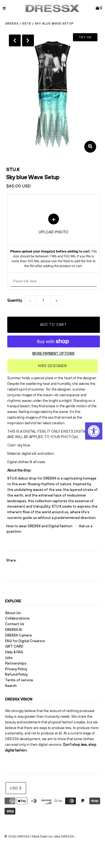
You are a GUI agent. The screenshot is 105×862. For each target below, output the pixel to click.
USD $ (16, 788)
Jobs (9, 658)
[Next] (28, 40)
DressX (12, 23)
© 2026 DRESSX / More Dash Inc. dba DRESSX (39, 836)
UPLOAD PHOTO (53, 241)
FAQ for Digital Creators (25, 641)
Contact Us (14, 624)
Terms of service (19, 680)
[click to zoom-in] (90, 147)
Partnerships (15, 663)
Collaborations (17, 618)
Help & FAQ (14, 652)
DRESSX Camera (18, 635)
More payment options (53, 353)
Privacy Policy (16, 669)
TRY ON (85, 37)
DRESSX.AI (13, 630)
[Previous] (15, 40)
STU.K (13, 169)
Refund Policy (16, 674)
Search (11, 686)
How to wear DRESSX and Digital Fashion (39, 526)
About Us (13, 613)
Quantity (14, 300)
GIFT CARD (14, 646)
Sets (26, 23)
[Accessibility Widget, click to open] (93, 431)
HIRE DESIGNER (52, 366)
